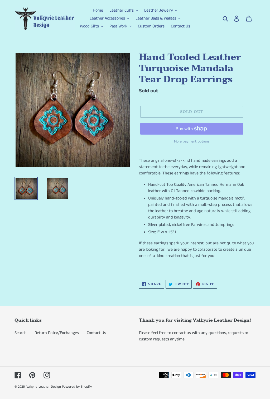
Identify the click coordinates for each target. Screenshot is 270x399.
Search (21, 333)
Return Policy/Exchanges (57, 333)
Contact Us (96, 333)
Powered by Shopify (77, 386)
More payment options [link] (191, 141)
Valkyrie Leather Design (43, 386)
